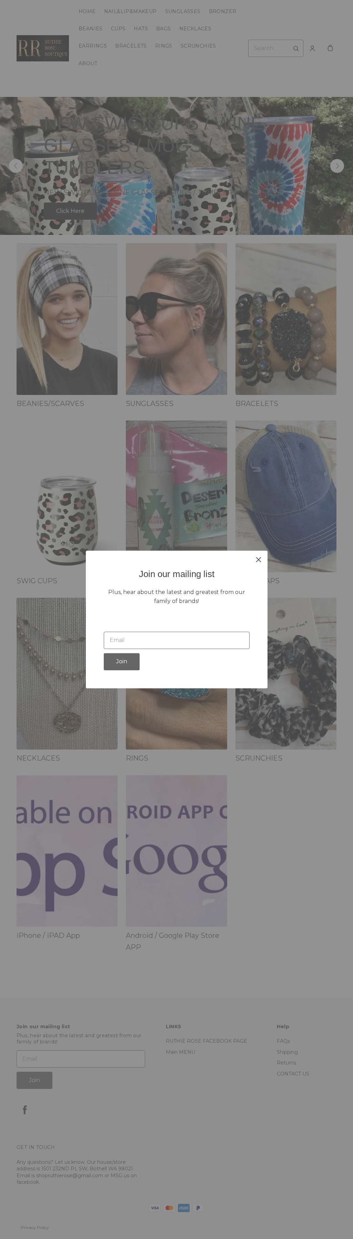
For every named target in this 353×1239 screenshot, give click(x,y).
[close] (258, 559)
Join (121, 661)
